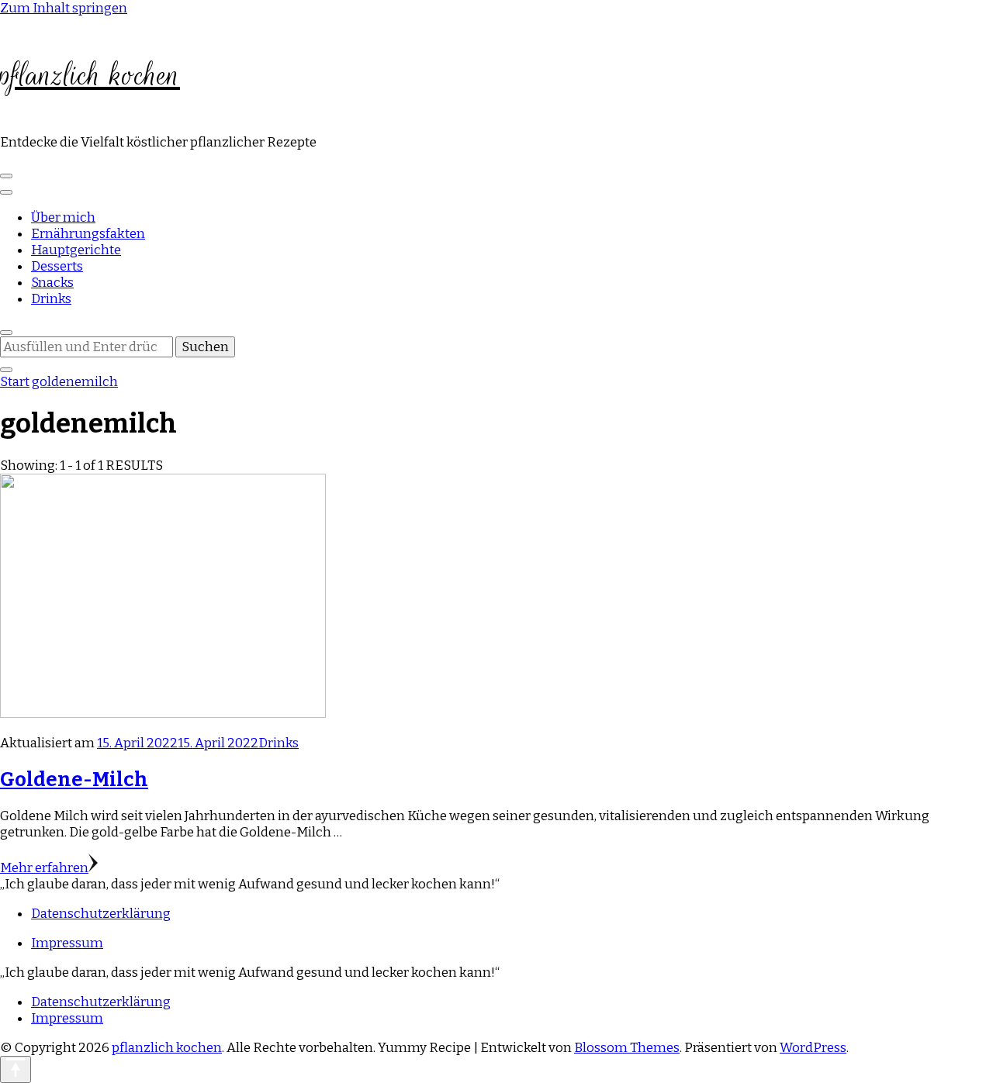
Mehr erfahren (44, 868)
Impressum (67, 943)
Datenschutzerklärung (101, 913)
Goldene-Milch (74, 779)
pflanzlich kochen (90, 75)
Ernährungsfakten (88, 234)
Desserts (57, 266)
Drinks (51, 299)
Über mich (63, 217)
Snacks (52, 282)
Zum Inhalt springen (63, 8)
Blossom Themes (627, 1048)
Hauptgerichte (76, 250)
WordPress (813, 1048)
